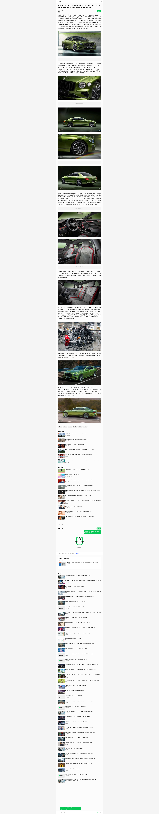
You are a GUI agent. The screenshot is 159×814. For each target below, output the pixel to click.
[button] (58, 812)
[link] (61, 812)
